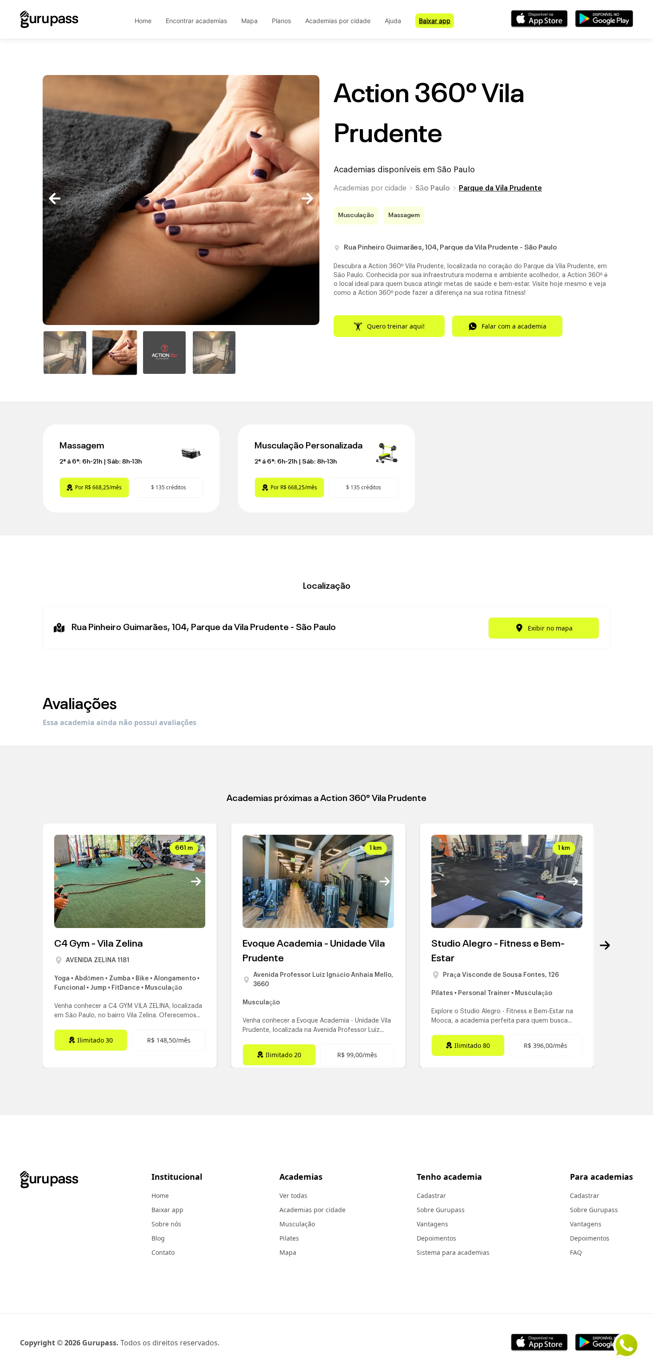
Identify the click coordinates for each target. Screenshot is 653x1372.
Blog (158, 1238)
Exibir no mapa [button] (550, 628)
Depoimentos (436, 1238)
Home (143, 20)
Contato (163, 1252)
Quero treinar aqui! (396, 326)
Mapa (249, 20)
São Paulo (432, 188)
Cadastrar (431, 1195)
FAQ (576, 1252)
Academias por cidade (337, 20)
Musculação (297, 1224)
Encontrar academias (196, 20)
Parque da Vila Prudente (500, 188)
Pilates (289, 1238)
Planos (281, 20)
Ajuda (393, 20)
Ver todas (293, 1195)
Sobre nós (166, 1224)
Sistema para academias (453, 1252)
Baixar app (434, 20)
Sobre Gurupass (441, 1209)
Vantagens (432, 1224)
